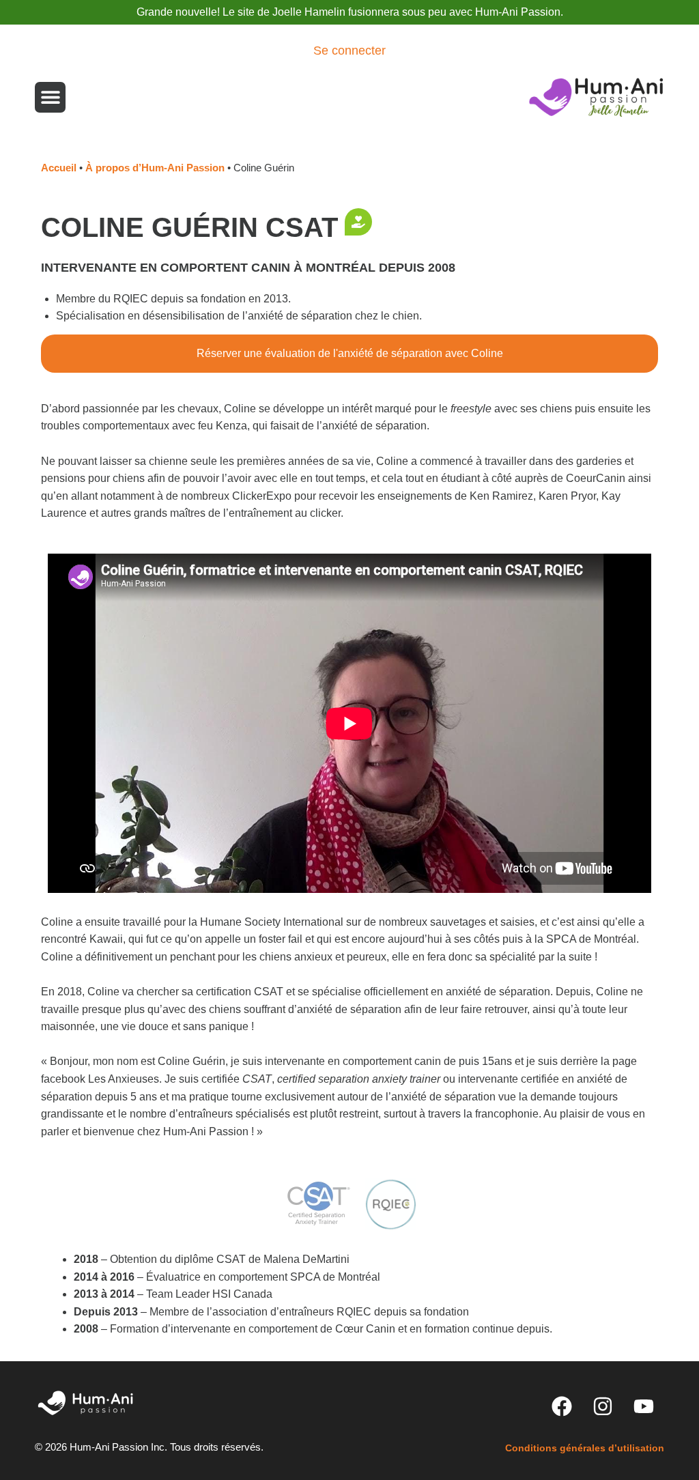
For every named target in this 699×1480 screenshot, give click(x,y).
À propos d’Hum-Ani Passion (155, 167)
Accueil (58, 167)
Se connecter (349, 50)
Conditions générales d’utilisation (584, 1447)
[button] (50, 97)
